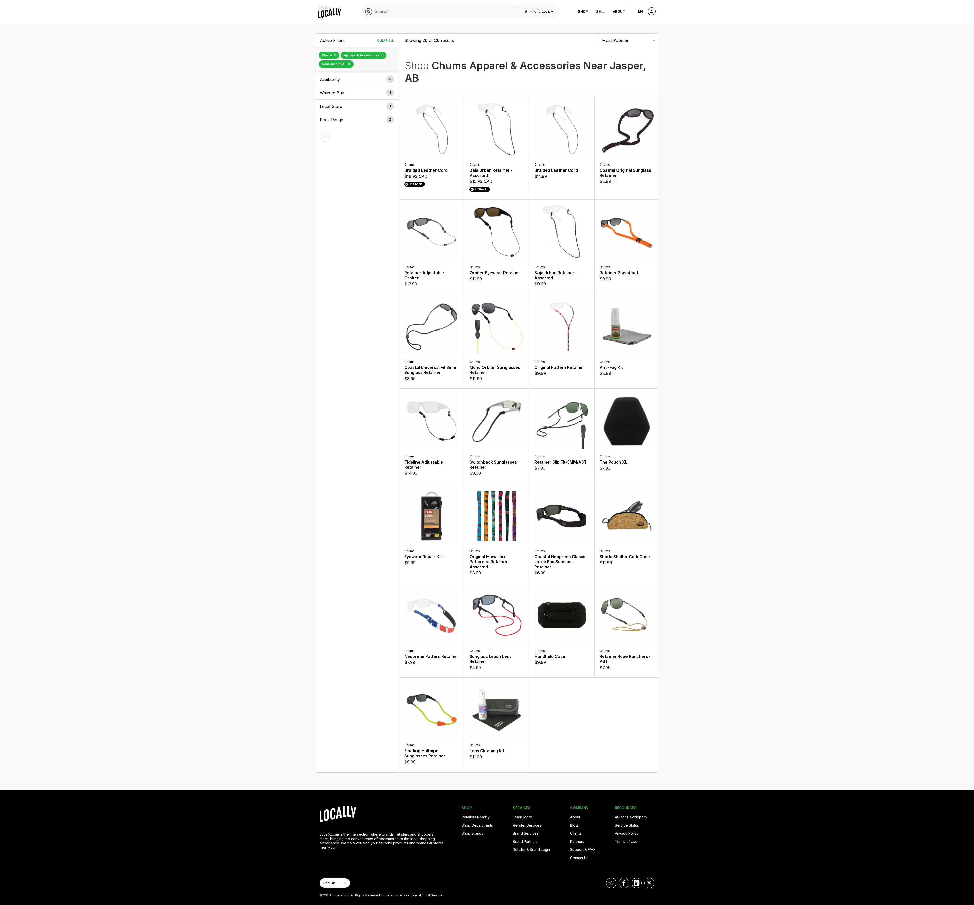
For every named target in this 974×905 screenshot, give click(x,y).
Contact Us (579, 858)
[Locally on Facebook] (624, 883)
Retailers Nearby (476, 817)
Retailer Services (527, 825)
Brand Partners (525, 841)
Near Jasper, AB (334, 64)
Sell (600, 11)
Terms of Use (626, 841)
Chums (327, 55)
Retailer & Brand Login (531, 849)
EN (640, 11)
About (619, 11)
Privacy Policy (626, 833)
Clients (575, 833)
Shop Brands (472, 833)
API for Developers (631, 817)
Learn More (522, 817)
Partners (577, 841)
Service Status (627, 825)
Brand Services (525, 833)
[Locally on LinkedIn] (637, 883)
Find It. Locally (540, 11)
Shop (583, 11)
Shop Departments (477, 825)
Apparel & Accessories (362, 55)
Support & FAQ (582, 849)
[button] (357, 79)
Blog (574, 825)
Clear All (385, 40)
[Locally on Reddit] (611, 883)
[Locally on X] (649, 883)
